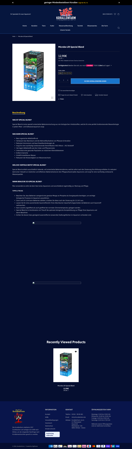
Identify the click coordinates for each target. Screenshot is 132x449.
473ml (69, 73)
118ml (60, 73)
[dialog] (119, 28)
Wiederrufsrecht (50, 429)
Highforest (35, 446)
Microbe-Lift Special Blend (66, 386)
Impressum (48, 423)
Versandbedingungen (51, 420)
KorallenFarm (21, 446)
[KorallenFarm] (66, 14)
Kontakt (47, 414)
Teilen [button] (62, 99)
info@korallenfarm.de (79, 417)
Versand (66, 60)
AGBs (46, 417)
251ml (65, 73)
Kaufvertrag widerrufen (50, 434)
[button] (12, 2)
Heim (13, 36)
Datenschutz (49, 426)
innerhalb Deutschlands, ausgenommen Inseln (107, 2)
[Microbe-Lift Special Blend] (66, 365)
